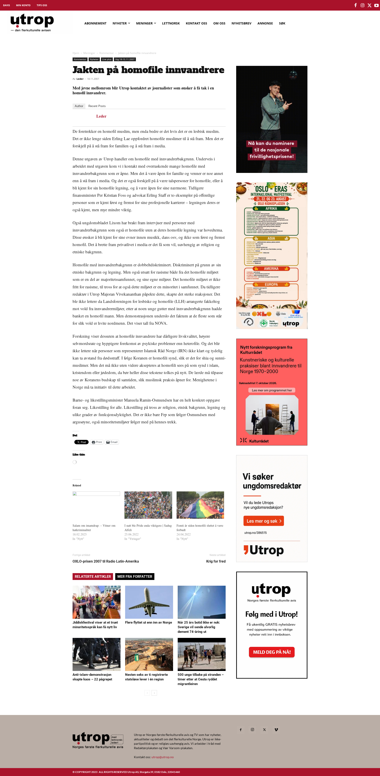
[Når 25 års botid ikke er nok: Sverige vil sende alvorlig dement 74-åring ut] (202, 602)
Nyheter (94, 59)
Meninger (89, 53)
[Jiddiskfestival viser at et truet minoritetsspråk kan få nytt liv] (97, 602)
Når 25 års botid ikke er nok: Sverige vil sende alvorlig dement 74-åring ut (199, 627)
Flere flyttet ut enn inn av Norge (148, 622)
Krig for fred (216, 561)
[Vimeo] (276, 730)
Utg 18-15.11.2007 (125, 59)
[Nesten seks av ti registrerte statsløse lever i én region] (149, 654)
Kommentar (106, 53)
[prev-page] (147, 693)
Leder (80, 78)
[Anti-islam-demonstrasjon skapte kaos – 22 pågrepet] (97, 654)
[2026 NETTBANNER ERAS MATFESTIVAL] (271, 327)
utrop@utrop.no (163, 757)
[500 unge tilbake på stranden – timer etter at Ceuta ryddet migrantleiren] (202, 654)
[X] (264, 730)
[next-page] (154, 693)
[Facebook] (240, 730)
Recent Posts (97, 106)
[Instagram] (252, 729)
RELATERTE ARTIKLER (93, 576)
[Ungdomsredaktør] (271, 560)
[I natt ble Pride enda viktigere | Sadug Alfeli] (148, 505)
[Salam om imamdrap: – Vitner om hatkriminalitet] (96, 505)
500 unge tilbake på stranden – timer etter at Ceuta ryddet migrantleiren (201, 679)
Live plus (106, 59)
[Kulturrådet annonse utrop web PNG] (271, 444)
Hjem (76, 53)
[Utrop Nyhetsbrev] (271, 677)
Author (79, 106)
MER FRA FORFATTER (134, 576)
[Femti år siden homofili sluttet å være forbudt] (200, 505)
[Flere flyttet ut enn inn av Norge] (149, 602)
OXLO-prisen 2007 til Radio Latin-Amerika (106, 561)
